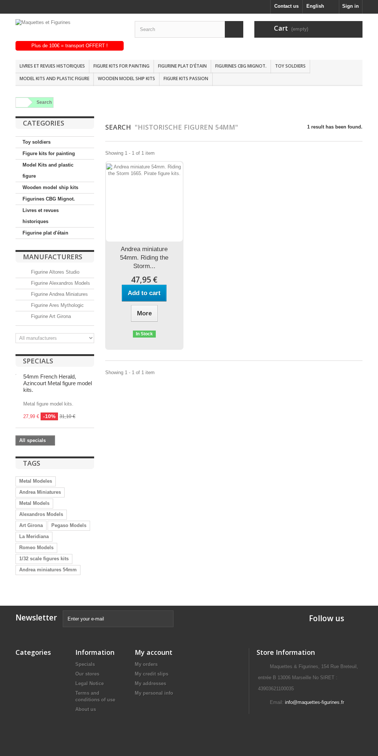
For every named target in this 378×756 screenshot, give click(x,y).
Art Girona (31, 525)
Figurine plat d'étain (182, 66)
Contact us (286, 6)
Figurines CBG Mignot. (241, 66)
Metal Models (34, 503)
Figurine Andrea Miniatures (59, 294)
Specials (38, 360)
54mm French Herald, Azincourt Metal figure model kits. (57, 383)
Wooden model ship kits (126, 78)
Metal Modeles (35, 481)
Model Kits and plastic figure (54, 78)
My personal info (154, 693)
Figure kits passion (186, 78)
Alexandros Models (41, 514)
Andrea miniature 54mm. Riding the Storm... (144, 258)
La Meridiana (34, 536)
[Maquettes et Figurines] (70, 30)
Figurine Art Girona (50, 316)
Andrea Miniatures (40, 492)
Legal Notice (89, 683)
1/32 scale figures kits (44, 558)
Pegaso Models (68, 525)
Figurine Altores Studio (54, 272)
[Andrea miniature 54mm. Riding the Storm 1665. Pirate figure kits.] (144, 202)
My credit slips (151, 674)
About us (85, 709)
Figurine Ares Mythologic (57, 305)
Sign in (350, 6)
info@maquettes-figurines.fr (314, 702)
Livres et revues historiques (52, 66)
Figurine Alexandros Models (60, 283)
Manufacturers (52, 256)
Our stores (87, 674)
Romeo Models (36, 547)
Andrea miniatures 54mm (48, 569)
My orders (146, 664)
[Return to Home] (21, 102)
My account (153, 652)
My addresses (150, 683)
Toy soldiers (290, 66)
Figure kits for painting (121, 66)
